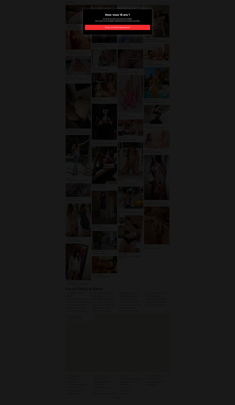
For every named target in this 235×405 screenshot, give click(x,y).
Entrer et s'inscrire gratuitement (117, 27)
